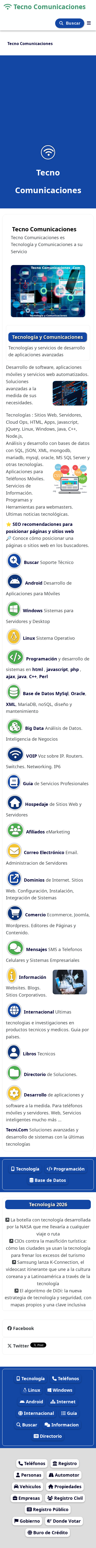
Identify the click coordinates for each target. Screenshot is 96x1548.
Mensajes (36, 949)
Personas (30, 1475)
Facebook (23, 1328)
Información (32, 977)
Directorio (34, 1074)
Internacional (38, 1012)
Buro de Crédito (50, 1532)
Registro (67, 1463)
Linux (28, 638)
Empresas (28, 1498)
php (74, 669)
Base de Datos (38, 693)
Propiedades (67, 1486)
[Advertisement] (48, 103)
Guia (27, 783)
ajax (10, 676)
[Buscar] (61, 23)
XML (11, 704)
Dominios (34, 880)
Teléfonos (68, 1378)
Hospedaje (36, 804)
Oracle (78, 693)
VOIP (31, 756)
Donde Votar (66, 1521)
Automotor (66, 1475)
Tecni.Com (17, 1130)
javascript (57, 669)
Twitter (21, 1346)
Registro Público (50, 1509)
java (22, 676)
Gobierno (29, 1521)
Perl (43, 676)
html (38, 669)
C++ (33, 676)
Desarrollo (35, 1095)
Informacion (64, 1425)
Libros (29, 1054)
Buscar (73, 23)
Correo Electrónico (43, 852)
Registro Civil (68, 1498)
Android (33, 583)
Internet (65, 1402)
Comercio (35, 915)
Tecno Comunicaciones (50, 6)
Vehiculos (29, 1486)
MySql (61, 693)
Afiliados (35, 832)
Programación (41, 659)
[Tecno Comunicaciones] (89, 23)
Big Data (34, 728)
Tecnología (27, 1169)
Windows (32, 610)
